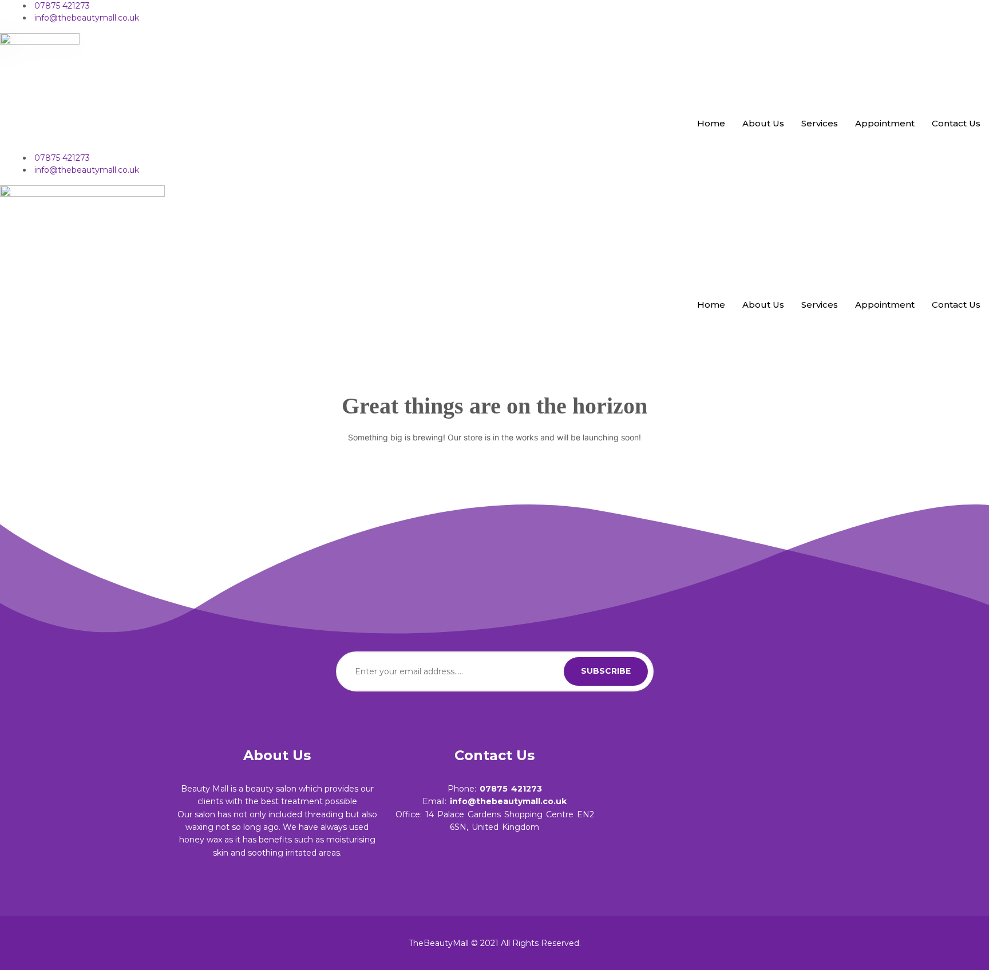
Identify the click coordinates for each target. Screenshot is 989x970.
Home (711, 123)
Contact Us (956, 123)
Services (819, 123)
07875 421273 (511, 789)
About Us (763, 123)
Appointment (885, 123)
